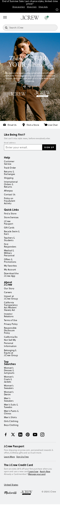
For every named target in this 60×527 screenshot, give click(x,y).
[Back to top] (54, 521)
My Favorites (10, 265)
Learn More (9, 456)
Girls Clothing (11, 421)
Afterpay (8, 190)
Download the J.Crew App (11, 274)
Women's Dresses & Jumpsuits (9, 370)
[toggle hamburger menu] (5, 17)
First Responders (10, 245)
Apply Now (45, 471)
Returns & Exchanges (9, 173)
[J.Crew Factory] (28, 492)
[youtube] (35, 434)
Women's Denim (9, 393)
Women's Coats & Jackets (9, 379)
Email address (10, 143)
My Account (10, 269)
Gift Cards (9, 227)
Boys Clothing (11, 425)
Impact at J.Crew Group (11, 297)
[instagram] (42, 434)
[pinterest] (27, 434)
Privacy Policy (11, 324)
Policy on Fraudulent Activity (9, 201)
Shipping (8, 177)
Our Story (9, 288)
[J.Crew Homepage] (30, 18)
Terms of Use (10, 320)
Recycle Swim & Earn (12, 232)
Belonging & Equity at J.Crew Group (11, 353)
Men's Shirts (10, 417)
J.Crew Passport (8, 222)
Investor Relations (9, 315)
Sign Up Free (22, 456)
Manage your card (37, 474)
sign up (49, 147)
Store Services (11, 217)
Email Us (12, 124)
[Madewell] (10, 492)
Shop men (31, 7)
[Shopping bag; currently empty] (55, 17)
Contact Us (9, 194)
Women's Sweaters (9, 387)
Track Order (10, 167)
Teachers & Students (9, 239)
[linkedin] (20, 434)
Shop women (18, 7)
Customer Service (9, 162)
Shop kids (43, 7)
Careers (8, 292)
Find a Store (33, 124)
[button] (46, 18)
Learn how (33, 471)
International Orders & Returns (11, 184)
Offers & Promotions (10, 260)
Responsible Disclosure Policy (10, 330)
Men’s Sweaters (9, 399)
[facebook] (5, 434)
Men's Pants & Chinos (11, 412)
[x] (13, 434)
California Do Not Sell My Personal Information (11, 341)
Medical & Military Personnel (9, 253)
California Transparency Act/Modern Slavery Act (11, 306)
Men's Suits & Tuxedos (11, 406)
